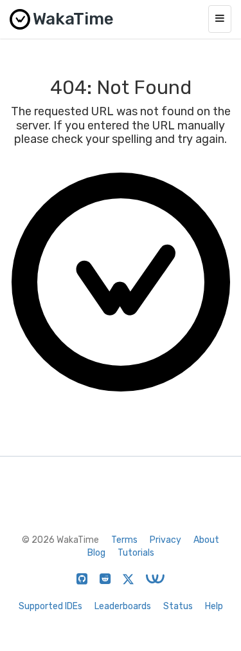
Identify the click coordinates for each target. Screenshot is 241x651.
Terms (124, 539)
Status (178, 606)
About (206, 539)
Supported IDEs (50, 606)
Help (214, 606)
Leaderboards (122, 606)
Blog (96, 552)
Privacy (165, 539)
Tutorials (136, 552)
